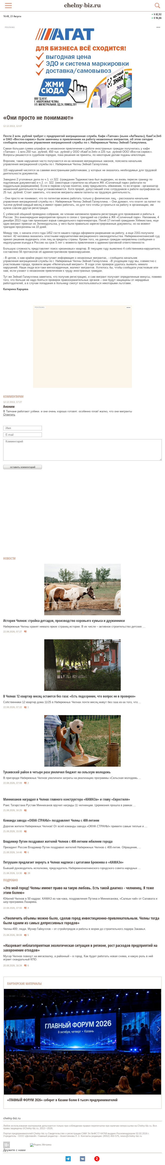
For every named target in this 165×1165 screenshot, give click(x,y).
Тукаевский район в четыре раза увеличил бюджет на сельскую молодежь (57, 772)
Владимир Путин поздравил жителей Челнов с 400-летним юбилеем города (57, 841)
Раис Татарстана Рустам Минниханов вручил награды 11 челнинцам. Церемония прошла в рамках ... (69, 805)
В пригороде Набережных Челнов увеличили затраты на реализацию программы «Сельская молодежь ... (72, 778)
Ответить (9, 414)
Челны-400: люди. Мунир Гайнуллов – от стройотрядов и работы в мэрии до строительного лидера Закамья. (74, 928)
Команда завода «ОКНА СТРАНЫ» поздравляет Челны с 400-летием (51, 820)
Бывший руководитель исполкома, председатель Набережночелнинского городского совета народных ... (72, 868)
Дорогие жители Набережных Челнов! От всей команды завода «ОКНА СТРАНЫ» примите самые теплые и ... (75, 826)
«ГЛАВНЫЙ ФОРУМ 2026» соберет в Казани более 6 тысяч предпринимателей (62, 1100)
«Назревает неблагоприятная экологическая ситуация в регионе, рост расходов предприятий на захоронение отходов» (80, 948)
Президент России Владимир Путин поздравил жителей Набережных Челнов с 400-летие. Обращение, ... (72, 847)
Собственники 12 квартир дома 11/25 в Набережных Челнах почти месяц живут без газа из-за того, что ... (72, 702)
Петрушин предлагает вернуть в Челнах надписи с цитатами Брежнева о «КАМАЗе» (63, 862)
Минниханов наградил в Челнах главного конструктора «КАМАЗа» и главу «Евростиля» (66, 799)
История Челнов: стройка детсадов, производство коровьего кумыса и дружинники (64, 620)
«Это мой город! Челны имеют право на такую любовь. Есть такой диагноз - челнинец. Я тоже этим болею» (78, 890)
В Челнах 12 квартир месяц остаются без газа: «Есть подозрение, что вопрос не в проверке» (69, 696)
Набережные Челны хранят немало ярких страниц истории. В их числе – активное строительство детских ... (74, 626)
